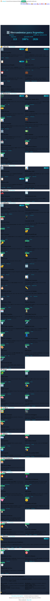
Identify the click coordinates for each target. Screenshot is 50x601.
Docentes (34, 1)
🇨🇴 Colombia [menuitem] (34, 3)
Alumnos (23, 1)
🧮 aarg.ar (3, 1)
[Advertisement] (25, 14)
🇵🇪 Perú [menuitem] (43, 3)
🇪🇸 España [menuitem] (47, 3)
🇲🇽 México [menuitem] (28, 3)
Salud (29, 1)
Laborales (8, 1)
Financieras (12, 1)
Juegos (27, 1)
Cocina (32, 1)
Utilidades (19, 1)
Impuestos (15, 1)
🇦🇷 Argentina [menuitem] (23, 3)
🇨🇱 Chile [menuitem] (39, 3)
